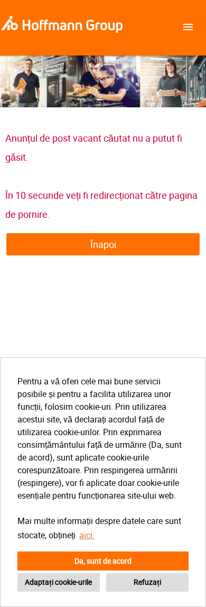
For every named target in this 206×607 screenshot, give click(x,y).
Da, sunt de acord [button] (103, 561)
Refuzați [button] (147, 582)
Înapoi (103, 244)
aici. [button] (87, 535)
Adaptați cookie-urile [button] (58, 582)
